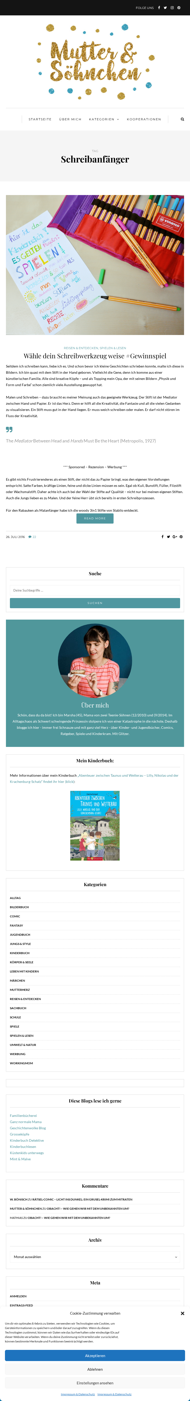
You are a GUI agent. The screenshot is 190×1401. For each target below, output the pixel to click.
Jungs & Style (20, 944)
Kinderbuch (19, 953)
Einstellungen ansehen (95, 1383)
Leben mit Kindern (24, 971)
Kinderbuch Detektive (27, 1140)
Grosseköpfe (19, 1134)
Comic (15, 916)
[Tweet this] (169, 536)
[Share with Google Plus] (175, 536)
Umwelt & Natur (23, 1045)
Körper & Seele (21, 962)
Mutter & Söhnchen (26, 1208)
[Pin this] (181, 536)
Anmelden (18, 1296)
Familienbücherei (23, 1115)
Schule (15, 1017)
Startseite (40, 119)
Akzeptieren (95, 1355)
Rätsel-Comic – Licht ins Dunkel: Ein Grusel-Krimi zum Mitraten (82, 1199)
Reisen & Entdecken (81, 348)
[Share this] (162, 536)
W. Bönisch (18, 1199)
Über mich (70, 119)
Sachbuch (18, 1008)
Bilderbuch (19, 907)
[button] (182, 1313)
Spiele (14, 1026)
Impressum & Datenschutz (78, 1394)
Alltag (15, 898)
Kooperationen (144, 119)
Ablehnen (95, 1369)
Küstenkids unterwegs (27, 1153)
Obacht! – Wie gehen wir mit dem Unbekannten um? (88, 1208)
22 (34, 537)
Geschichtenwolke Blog (28, 1128)
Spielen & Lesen (113, 348)
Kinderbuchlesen (23, 1146)
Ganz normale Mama (26, 1122)
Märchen (17, 980)
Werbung (17, 1054)
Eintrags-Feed (21, 1305)
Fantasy (16, 925)
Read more (95, 518)
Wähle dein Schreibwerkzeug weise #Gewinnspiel (95, 355)
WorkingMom (21, 1063)
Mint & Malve (20, 1159)
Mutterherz (20, 990)
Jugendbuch (20, 934)
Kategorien (102, 119)
